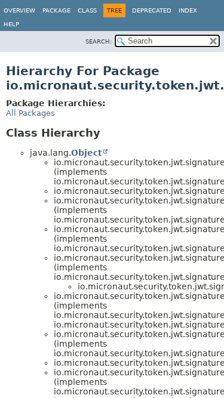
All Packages (30, 113)
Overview (19, 10)
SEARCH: (98, 41)
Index (188, 10)
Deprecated (151, 10)
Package (56, 10)
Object (86, 153)
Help (11, 24)
